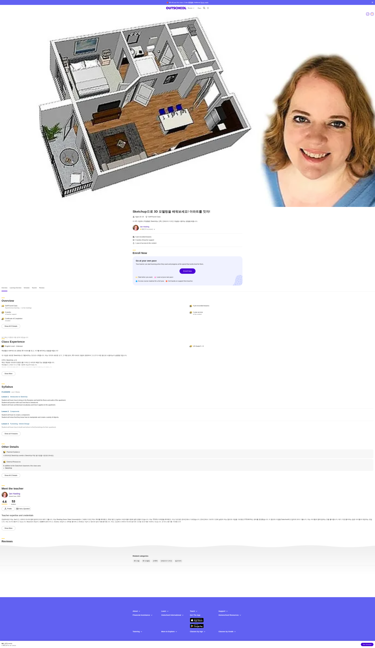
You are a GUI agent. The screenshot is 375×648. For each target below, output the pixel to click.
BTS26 (190, 2)
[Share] (367, 14)
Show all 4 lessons (11, 434)
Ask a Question (24, 509)
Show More (8, 373)
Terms (203, 2)
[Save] (372, 14)
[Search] (204, 8)
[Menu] (208, 8)
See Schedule (367, 644)
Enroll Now (187, 271)
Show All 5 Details (11, 326)
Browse (190, 8)
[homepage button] (176, 8)
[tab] (4, 287)
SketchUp (8, 468)
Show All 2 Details (11, 475)
